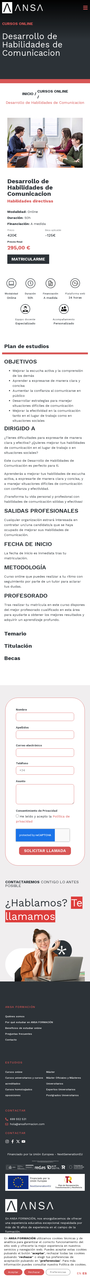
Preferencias (58, 1272)
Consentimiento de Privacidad (36, 810)
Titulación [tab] (18, 646)
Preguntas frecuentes (18, 1033)
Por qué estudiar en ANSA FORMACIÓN (29, 1022)
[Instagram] (7, 1141)
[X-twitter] (18, 1141)
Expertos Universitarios (60, 1089)
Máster (50, 1072)
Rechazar (34, 1272)
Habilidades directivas (30, 200)
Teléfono (22, 763)
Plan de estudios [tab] (26, 346)
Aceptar (13, 1272)
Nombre (21, 709)
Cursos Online (17, 23)
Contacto (11, 1039)
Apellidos (22, 727)
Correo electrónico (29, 745)
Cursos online (13, 1072)
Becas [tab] (12, 658)
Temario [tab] (15, 633)
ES (84, 1273)
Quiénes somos (14, 1016)
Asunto (20, 781)
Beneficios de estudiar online (23, 1028)
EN (79, 1273)
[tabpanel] (45, 491)
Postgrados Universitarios (62, 1095)
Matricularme (28, 259)
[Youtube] (23, 1141)
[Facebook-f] (12, 1141)
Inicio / (29, 94)
